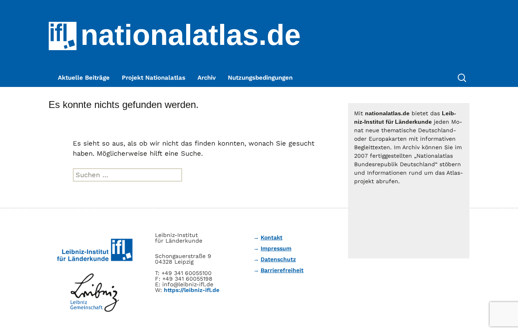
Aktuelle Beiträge (84, 77)
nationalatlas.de (191, 35)
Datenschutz (278, 259)
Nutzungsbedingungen (260, 77)
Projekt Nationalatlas (153, 77)
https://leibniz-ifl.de (191, 290)
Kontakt (271, 237)
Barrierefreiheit (282, 270)
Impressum (276, 248)
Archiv (206, 77)
